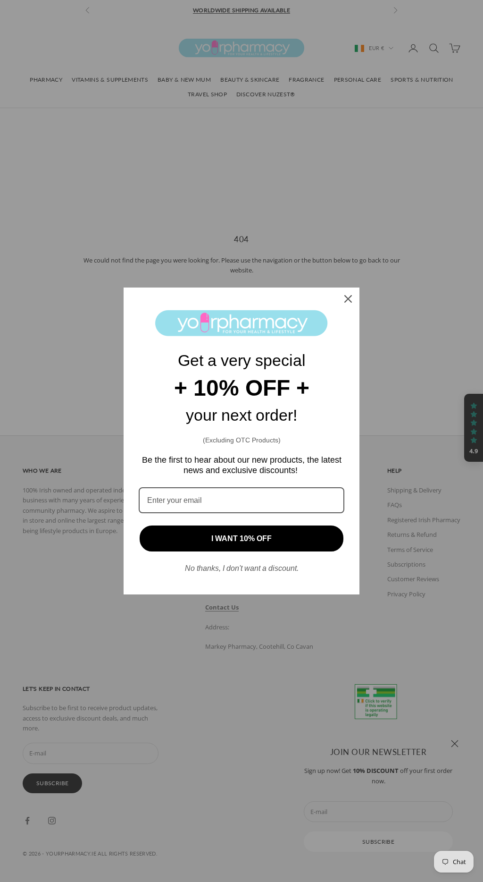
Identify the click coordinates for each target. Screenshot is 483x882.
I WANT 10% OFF (241, 538)
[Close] (348, 299)
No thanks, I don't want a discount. (242, 568)
